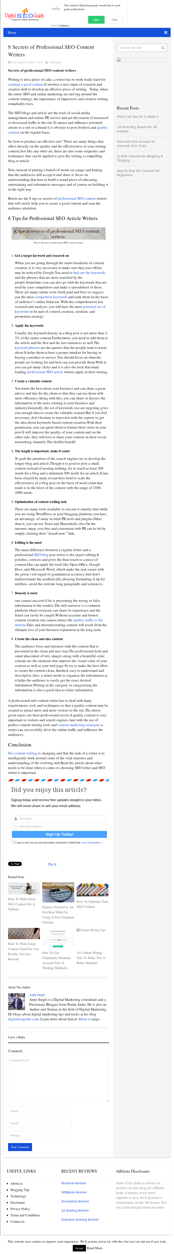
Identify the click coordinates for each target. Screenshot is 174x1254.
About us (84, 1018)
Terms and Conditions (25, 1215)
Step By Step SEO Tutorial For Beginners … (138, 173)
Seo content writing (22, 753)
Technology (18, 1196)
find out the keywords (89, 272)
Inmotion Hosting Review (80, 1219)
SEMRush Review (74, 1192)
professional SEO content (77, 198)
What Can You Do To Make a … (139, 116)
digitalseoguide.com (23, 1018)
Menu (12, 32)
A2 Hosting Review (75, 1210)
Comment (15, 1050)
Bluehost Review (73, 1183)
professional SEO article (45, 371)
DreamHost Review (75, 1201)
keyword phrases (27, 347)
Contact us (17, 1221)
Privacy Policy (20, 1208)
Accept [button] (79, 1248)
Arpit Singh (55, 62)
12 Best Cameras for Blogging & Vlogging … (140, 158)
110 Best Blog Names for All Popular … (137, 129)
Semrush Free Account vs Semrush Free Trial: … (136, 144)
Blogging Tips (20, 1189)
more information (91, 842)
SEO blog (41, 554)
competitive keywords (51, 296)
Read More (94, 1248)
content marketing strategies (79, 724)
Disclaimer (17, 1202)
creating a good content (26, 84)
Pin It (52, 864)
